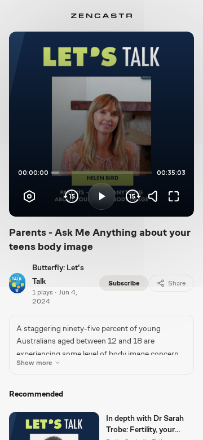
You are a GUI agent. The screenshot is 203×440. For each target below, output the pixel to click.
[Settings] (29, 196)
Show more (34, 363)
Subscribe (123, 283)
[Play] (101, 196)
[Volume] (156, 196)
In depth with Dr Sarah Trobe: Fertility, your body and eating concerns (145, 424)
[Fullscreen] (174, 196)
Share (177, 283)
